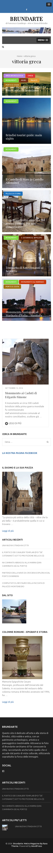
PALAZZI (34, 80)
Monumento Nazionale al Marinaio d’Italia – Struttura (24, 313)
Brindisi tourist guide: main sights (24, 136)
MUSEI (23, 80)
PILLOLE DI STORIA (13, 194)
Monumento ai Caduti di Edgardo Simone (21, 395)
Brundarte (26, 18)
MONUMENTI (11, 80)
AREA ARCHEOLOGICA (14, 76)
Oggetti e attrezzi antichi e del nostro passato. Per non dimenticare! (25, 223)
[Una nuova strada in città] (14, 611)
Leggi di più (15, 423)
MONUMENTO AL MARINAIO (32, 282)
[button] (49, 4)
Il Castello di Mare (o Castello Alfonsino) (24, 181)
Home (19, 56)
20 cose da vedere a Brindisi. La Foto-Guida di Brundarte (26, 88)
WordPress (36, 846)
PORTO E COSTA (12, 286)
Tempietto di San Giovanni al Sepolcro (24, 269)
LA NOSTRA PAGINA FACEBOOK (19, 453)
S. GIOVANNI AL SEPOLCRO (31, 238)
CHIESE (30, 76)
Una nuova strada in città (15, 545)
